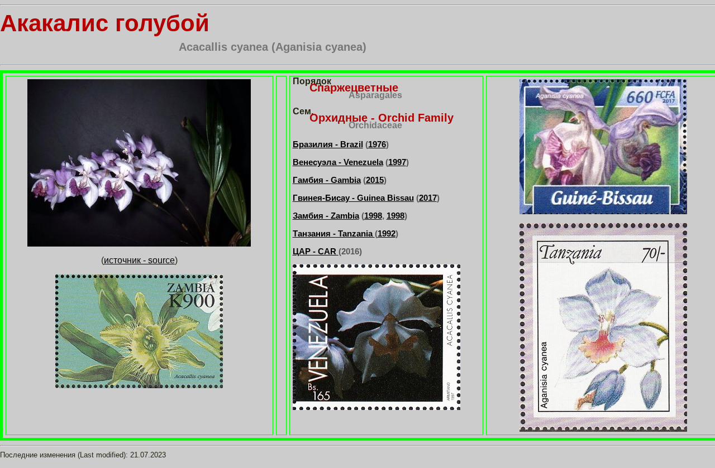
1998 (373, 215)
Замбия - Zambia (326, 215)
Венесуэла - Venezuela (338, 162)
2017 (428, 197)
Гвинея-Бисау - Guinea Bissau (353, 197)
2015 (375, 180)
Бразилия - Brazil (328, 144)
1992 (386, 233)
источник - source (139, 260)
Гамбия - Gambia (327, 180)
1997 (397, 162)
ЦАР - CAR (316, 251)
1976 (377, 144)
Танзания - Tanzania (334, 233)
